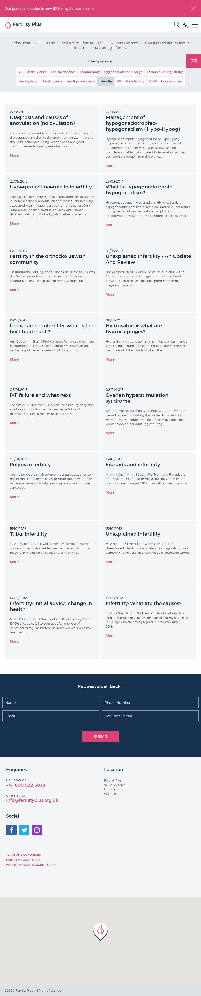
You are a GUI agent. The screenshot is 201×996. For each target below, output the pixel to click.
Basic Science (37, 72)
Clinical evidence (63, 72)
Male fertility (135, 81)
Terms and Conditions (23, 854)
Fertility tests (52, 81)
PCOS (153, 81)
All (20, 72)
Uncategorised (172, 81)
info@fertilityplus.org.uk (32, 800)
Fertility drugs (28, 81)
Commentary (90, 72)
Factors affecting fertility (165, 72)
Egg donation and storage (123, 72)
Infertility (106, 81)
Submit (100, 736)
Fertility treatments (80, 81)
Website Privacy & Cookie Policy (30, 865)
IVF (119, 81)
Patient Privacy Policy (23, 860)
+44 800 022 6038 (25, 785)
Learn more (85, 8)
